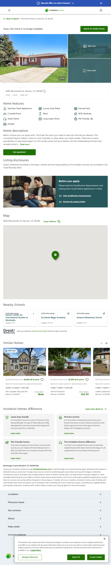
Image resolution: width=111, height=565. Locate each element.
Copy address (50, 221)
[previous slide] (101, 343)
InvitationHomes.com (42, 469)
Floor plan (91, 70)
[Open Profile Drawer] (101, 10)
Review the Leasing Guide (74, 202)
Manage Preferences (30, 557)
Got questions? (19, 152)
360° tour (92, 46)
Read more (24, 144)
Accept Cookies (96, 557)
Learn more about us (94, 409)
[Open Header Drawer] (9, 10)
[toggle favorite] (42, 379)
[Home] (54, 10)
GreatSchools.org (38, 331)
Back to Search (12, 18)
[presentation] (24, 372)
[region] (61, 549)
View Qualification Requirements (77, 196)
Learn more (15, 433)
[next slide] (106, 343)
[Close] (104, 539)
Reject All (76, 557)
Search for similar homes (94, 28)
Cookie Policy (35, 550)
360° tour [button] (12, 350)
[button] (55, 3)
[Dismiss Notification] (101, 3)
